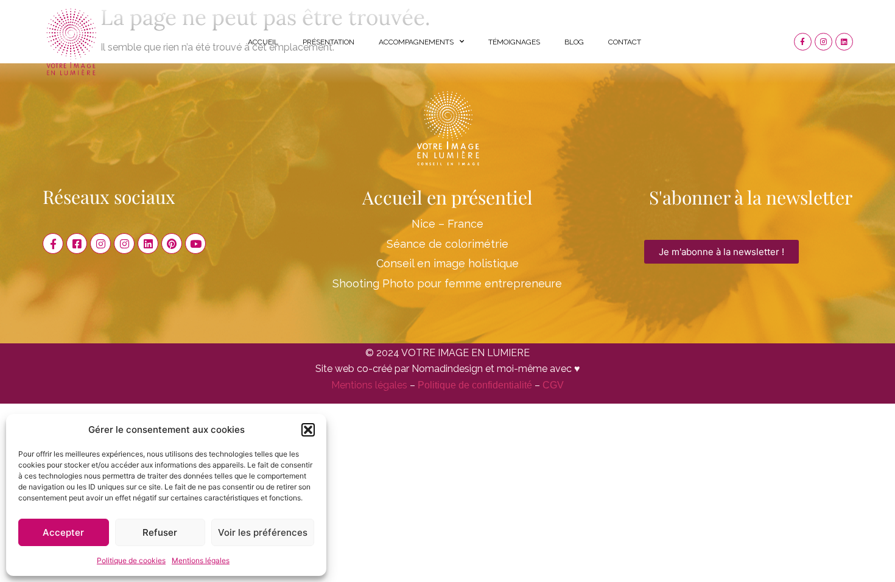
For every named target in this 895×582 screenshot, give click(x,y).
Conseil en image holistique (447, 263)
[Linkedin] (844, 42)
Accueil (263, 42)
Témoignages (514, 42)
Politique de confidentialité (475, 385)
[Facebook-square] (76, 243)
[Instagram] (823, 42)
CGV (553, 385)
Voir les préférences (262, 532)
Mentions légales (201, 560)
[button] (308, 430)
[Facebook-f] (803, 42)
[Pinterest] (171, 243)
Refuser (159, 532)
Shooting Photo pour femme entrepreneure (447, 283)
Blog (574, 42)
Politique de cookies (131, 560)
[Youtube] (195, 243)
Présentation (328, 42)
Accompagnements (416, 42)
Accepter (63, 532)
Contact (624, 42)
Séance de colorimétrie (447, 243)
